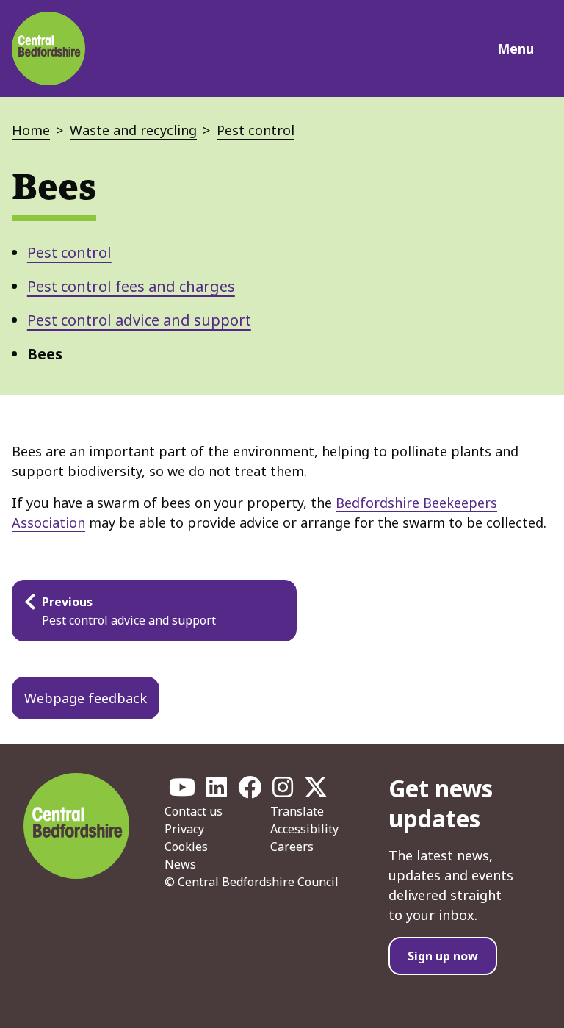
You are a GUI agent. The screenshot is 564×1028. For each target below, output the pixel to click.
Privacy (184, 829)
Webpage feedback (85, 698)
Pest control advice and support (139, 320)
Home (31, 130)
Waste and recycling (133, 130)
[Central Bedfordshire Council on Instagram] (282, 791)
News (180, 864)
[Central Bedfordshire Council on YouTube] (182, 791)
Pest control (255, 130)
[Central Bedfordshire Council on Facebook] (249, 791)
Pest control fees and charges (131, 286)
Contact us (193, 811)
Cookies (186, 846)
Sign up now (443, 956)
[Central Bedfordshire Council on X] (316, 791)
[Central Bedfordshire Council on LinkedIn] (216, 791)
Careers (292, 846)
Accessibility (304, 829)
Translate (297, 811)
